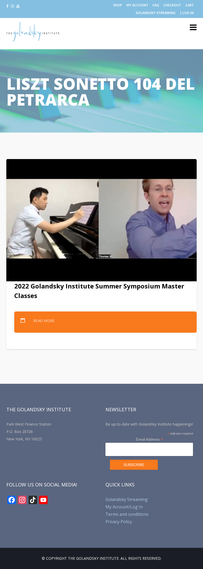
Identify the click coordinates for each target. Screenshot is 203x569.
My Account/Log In (124, 507)
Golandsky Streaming (156, 13)
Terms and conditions (127, 514)
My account (137, 5)
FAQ (156, 5)
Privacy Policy (118, 522)
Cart (189, 5)
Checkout (172, 5)
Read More (44, 320)
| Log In (187, 13)
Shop (117, 5)
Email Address (149, 439)
